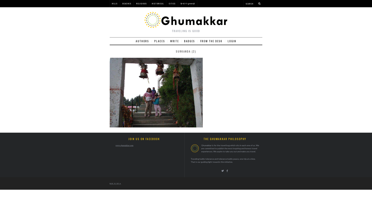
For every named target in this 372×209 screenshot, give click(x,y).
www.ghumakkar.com (124, 145)
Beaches (126, 3)
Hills (115, 3)
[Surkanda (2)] (156, 126)
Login (232, 41)
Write (174, 41)
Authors (142, 41)
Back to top (115, 183)
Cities (172, 3)
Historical (158, 3)
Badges (189, 41)
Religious (141, 3)
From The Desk (211, 41)
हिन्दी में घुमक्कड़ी (188, 3)
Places (159, 41)
